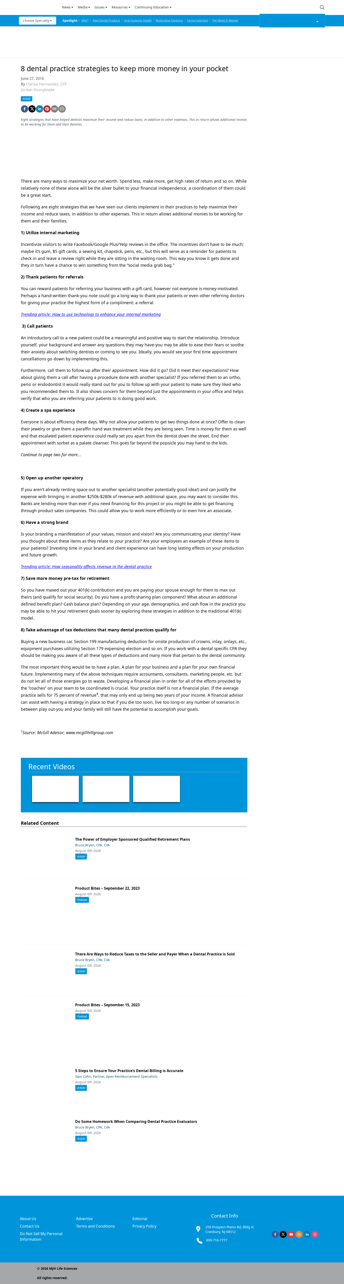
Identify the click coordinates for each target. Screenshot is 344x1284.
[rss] (299, 1234)
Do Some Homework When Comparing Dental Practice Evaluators (136, 1121)
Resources (120, 7)
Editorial (139, 1218)
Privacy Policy (144, 1226)
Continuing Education (152, 7)
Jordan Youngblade (38, 89)
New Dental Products (106, 20)
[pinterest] (47, 109)
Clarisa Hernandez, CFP (46, 84)
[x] (283, 1234)
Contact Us (29, 1226)
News (66, 7)
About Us (28, 1218)
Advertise (84, 1218)
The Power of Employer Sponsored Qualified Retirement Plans (132, 839)
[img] (37, 7)
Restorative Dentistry (169, 20)
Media (83, 7)
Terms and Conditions (95, 1226)
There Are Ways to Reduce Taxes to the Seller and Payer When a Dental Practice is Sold (155, 954)
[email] (54, 109)
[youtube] (291, 1234)
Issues (100, 7)
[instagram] (314, 1234)
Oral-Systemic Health (138, 20)
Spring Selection (197, 20)
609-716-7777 (216, 1240)
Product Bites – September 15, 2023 (107, 1004)
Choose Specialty (36, 20)
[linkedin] (39, 109)
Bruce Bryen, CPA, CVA (92, 845)
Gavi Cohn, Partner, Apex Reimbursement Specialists (116, 1076)
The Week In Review (225, 20)
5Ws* (85, 20)
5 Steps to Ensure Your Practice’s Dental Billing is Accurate (129, 1070)
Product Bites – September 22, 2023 (107, 888)
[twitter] (32, 109)
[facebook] (24, 109)
